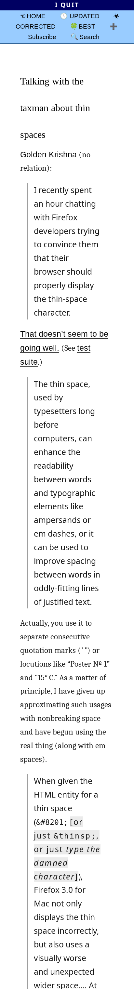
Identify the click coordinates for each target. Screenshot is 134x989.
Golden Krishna (48, 154)
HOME (36, 16)
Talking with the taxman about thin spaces (55, 108)
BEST (87, 26)
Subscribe (42, 36)
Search (89, 36)
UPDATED (85, 16)
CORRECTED (36, 26)
